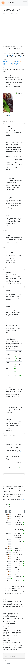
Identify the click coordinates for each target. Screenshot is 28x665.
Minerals (16, 63)
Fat (4, 63)
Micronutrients (7, 65)
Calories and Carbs (8, 61)
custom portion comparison (11, 490)
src (9, 115)
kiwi (13, 55)
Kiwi (19, 95)
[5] (20, 451)
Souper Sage (10, 3)
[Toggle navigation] (25, 2)
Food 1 (7, 661)
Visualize (15, 65)
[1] (20, 56)
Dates (7, 115)
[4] (19, 451)
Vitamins (9, 63)
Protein (17, 61)
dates (6, 55)
